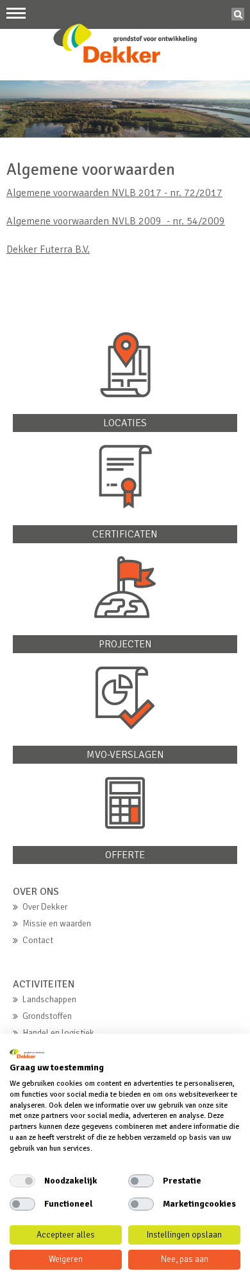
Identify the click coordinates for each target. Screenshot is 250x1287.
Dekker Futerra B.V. (48, 249)
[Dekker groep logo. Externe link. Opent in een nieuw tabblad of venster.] (27, 1053)
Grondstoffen (47, 1016)
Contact (37, 940)
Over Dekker (44, 906)
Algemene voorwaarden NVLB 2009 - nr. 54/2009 (115, 221)
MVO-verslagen (125, 754)
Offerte (125, 855)
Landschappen (49, 999)
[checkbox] (22, 1180)
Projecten (125, 644)
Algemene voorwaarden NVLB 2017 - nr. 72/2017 (114, 192)
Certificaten (125, 534)
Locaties (125, 423)
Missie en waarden (56, 923)
